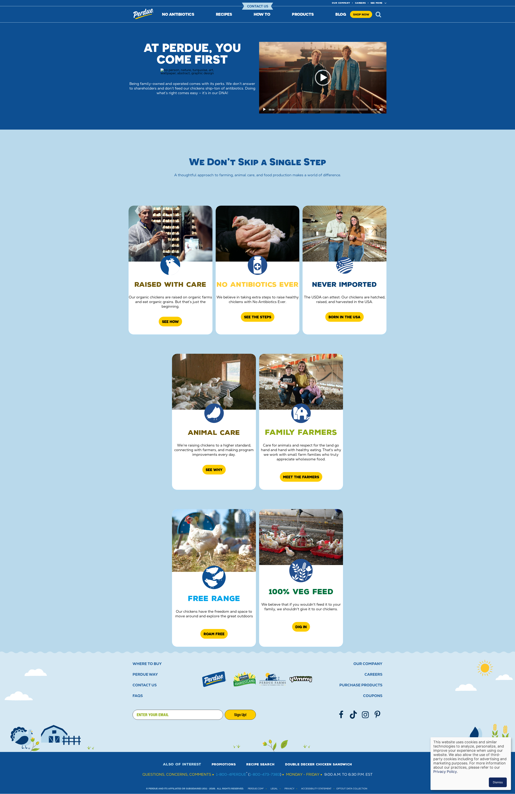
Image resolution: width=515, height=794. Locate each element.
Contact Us (257, 6)
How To (262, 14)
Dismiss (498, 782)
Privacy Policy (445, 771)
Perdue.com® (256, 789)
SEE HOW (170, 321)
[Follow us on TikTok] (353, 715)
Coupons (372, 696)
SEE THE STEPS (257, 317)
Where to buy (147, 664)
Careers (360, 3)
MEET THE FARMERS (301, 477)
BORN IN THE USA (344, 317)
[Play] (264, 109)
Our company (341, 3)
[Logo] (214, 679)
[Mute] (381, 109)
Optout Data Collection (351, 789)
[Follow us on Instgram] (365, 715)
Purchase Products (360, 685)
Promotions (224, 764)
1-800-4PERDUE (231, 774)
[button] (323, 78)
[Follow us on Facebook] (341, 715)
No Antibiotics (178, 14)
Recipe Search (260, 764)
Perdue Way (145, 674)
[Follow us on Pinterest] (377, 715)
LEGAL (274, 789)
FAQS (138, 696)
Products (303, 14)
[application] (322, 77)
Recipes (224, 14)
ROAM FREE (214, 634)
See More (376, 3)
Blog (340, 14)
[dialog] (471, 763)
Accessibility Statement (316, 789)
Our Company (367, 664)
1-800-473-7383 (264, 774)
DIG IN (301, 627)
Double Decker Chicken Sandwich (318, 764)
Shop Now (361, 14)
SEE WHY (214, 469)
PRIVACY (289, 789)
